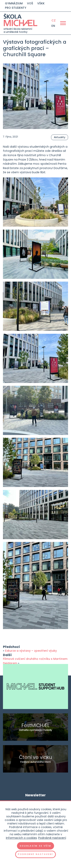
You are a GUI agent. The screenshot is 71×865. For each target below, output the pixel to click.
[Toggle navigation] (63, 23)
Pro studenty (15, 8)
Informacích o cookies (21, 838)
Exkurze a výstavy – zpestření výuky (31, 651)
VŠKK (41, 3)
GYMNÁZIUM (14, 3)
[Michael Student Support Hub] (35, 686)
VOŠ (30, 3)
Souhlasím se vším (35, 845)
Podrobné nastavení (52, 838)
